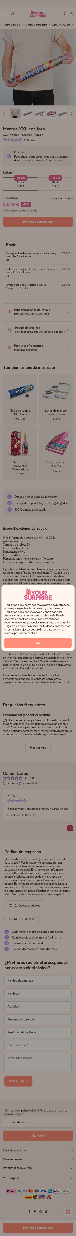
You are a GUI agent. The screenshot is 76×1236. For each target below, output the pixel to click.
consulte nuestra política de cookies (34, 631)
